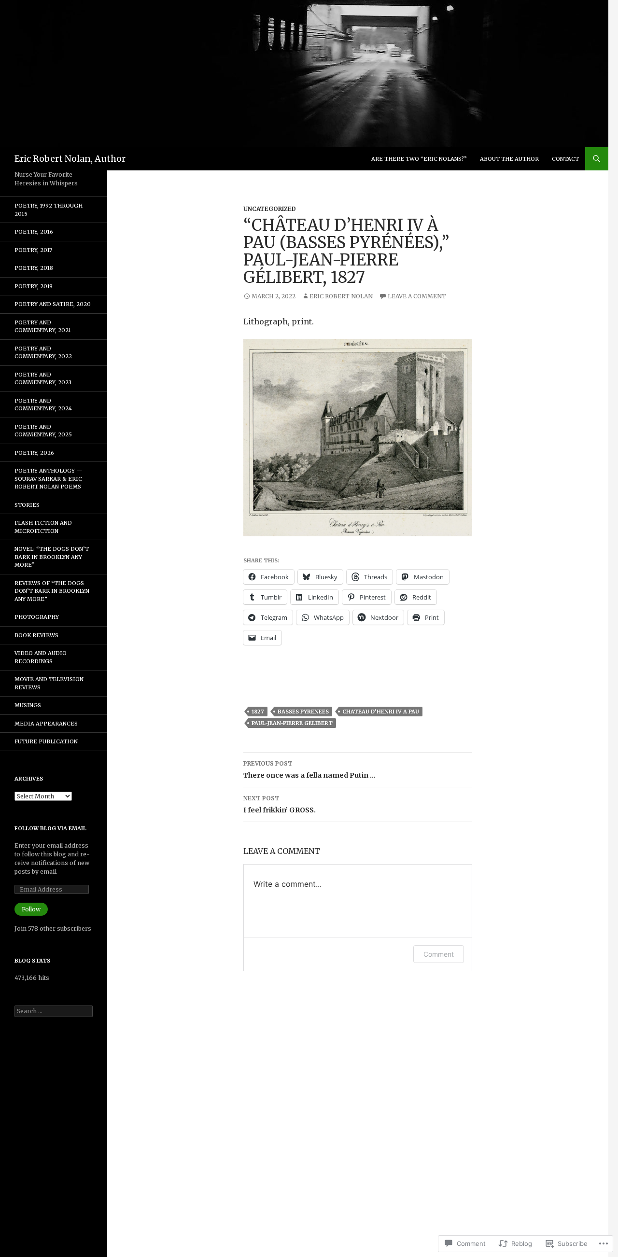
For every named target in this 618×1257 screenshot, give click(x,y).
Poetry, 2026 (34, 452)
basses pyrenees (303, 711)
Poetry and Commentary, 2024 (43, 404)
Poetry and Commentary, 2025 (43, 430)
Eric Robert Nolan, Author (70, 158)
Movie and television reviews (49, 683)
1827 (258, 711)
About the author (509, 158)
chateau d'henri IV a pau (380, 711)
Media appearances (46, 723)
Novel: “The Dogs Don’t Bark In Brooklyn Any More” (51, 556)
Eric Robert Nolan (341, 296)
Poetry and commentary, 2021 (42, 326)
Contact (565, 158)
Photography (36, 617)
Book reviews (36, 635)
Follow (31, 909)
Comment (438, 954)
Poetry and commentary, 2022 (43, 352)
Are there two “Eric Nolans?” (419, 158)
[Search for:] (53, 1011)
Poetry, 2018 (33, 268)
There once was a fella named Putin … (309, 770)
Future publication (46, 741)
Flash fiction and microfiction (43, 526)
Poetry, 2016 (33, 231)
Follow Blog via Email (50, 828)
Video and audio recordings (40, 657)
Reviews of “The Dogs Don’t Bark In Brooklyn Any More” (51, 591)
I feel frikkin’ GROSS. (279, 804)
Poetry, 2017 (33, 250)
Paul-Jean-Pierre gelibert (292, 723)
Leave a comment (417, 296)
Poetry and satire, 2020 (52, 304)
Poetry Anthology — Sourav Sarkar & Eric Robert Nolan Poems (48, 478)
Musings (27, 705)
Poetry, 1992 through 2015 (48, 209)
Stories (27, 505)
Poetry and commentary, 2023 (42, 378)
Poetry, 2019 (33, 286)
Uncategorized (269, 208)
